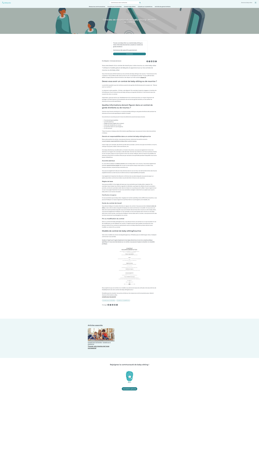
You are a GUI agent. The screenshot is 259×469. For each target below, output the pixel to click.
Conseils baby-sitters (130, 6)
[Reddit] (154, 61)
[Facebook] (147, 61)
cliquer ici (143, 77)
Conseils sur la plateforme (145, 6)
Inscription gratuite (129, 389)
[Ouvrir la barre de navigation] (255, 2)
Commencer (129, 54)
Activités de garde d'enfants (162, 6)
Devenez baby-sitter (246, 2)
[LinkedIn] (152, 61)
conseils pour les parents (109, 297)
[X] (149, 61)
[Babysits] (6, 2)
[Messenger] (156, 61)
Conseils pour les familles (115, 6)
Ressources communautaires (97, 6)
